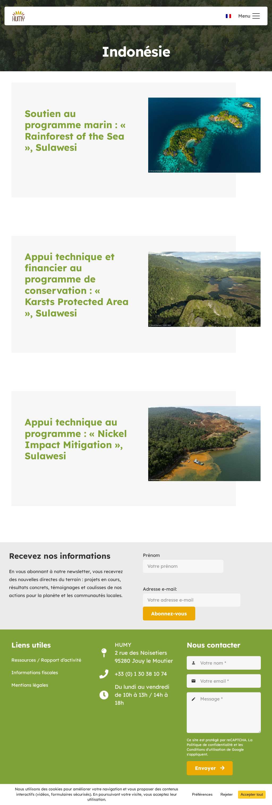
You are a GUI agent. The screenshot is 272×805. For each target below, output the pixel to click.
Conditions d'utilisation (206, 749)
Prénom (151, 555)
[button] (249, 16)
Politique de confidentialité (210, 745)
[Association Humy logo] (18, 16)
